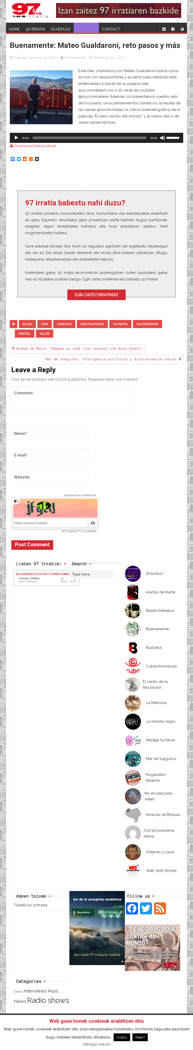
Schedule (61, 29)
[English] (182, 28)
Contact (111, 29)
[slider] (174, 137)
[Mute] (162, 137)
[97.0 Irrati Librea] (30, 11)
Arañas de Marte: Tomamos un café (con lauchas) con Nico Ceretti (78, 349)
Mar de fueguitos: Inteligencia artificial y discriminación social (112, 359)
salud (45, 333)
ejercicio (64, 324)
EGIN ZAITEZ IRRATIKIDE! (96, 295)
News (20, 1001)
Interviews (35, 991)
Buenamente (75, 57)
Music (53, 991)
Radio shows (105, 57)
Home (14, 29)
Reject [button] (140, 1037)
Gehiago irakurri (96, 1044)
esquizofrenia (92, 324)
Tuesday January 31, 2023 (35, 57)
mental (25, 333)
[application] (96, 138)
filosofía (120, 324)
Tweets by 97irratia (30, 905)
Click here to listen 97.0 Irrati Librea (45, 574)
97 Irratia (35, 29)
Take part (86, 29)
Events (18, 991)
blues (27, 324)
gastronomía (147, 324)
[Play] (16, 137)
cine (44, 324)
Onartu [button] (122, 1037)
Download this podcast (34, 146)
